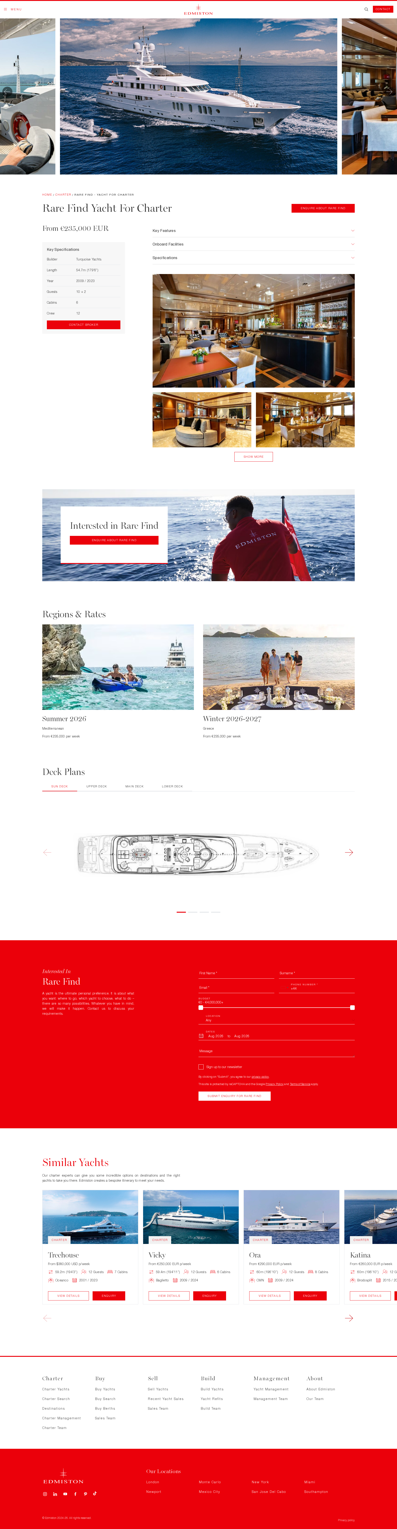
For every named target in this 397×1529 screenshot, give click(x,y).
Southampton (316, 1492)
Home (47, 194)
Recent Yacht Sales (166, 1399)
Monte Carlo (210, 1482)
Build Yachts (212, 1389)
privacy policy (260, 1076)
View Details (68, 1296)
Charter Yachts (56, 1389)
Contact (383, 9)
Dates (210, 1031)
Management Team (271, 1399)
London (152, 1482)
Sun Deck (59, 786)
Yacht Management (271, 1389)
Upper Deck (96, 786)
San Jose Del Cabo (269, 1492)
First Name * (208, 973)
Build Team (211, 1408)
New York (260, 1482)
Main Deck (134, 786)
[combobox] (284, 988)
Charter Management (61, 1418)
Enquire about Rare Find (323, 208)
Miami (309, 1482)
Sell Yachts (158, 1389)
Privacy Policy (275, 1084)
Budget (204, 998)
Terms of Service (300, 1084)
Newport (154, 1492)
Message (206, 1051)
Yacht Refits (212, 1399)
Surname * (287, 973)
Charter (63, 194)
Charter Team (54, 1428)
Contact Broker (83, 324)
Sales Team (105, 1418)
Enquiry (109, 1296)
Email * (204, 987)
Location (213, 1016)
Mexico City (209, 1492)
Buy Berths (105, 1408)
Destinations (53, 1408)
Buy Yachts (105, 1389)
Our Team (315, 1399)
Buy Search (105, 1399)
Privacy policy (346, 1520)
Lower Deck (172, 786)
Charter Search (56, 1399)
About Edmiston (320, 1389)
